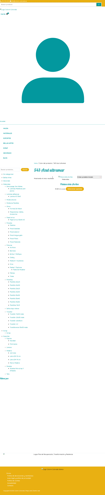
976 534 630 (5, 1)
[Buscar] (98, 4)
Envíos (9, 473)
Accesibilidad (11, 483)
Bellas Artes (8, 143)
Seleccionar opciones (75, 189)
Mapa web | (29, 491)
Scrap (5, 148)
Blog (5, 158)
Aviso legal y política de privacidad (19, 478)
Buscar (25, 170)
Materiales (7, 133)
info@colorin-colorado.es (19, 1)
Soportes (7, 138)
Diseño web (36, 491)
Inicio (36, 163)
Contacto (10, 486)
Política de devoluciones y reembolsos (20, 476)
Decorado (7, 153)
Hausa (5, 128)
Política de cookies (13, 481)
